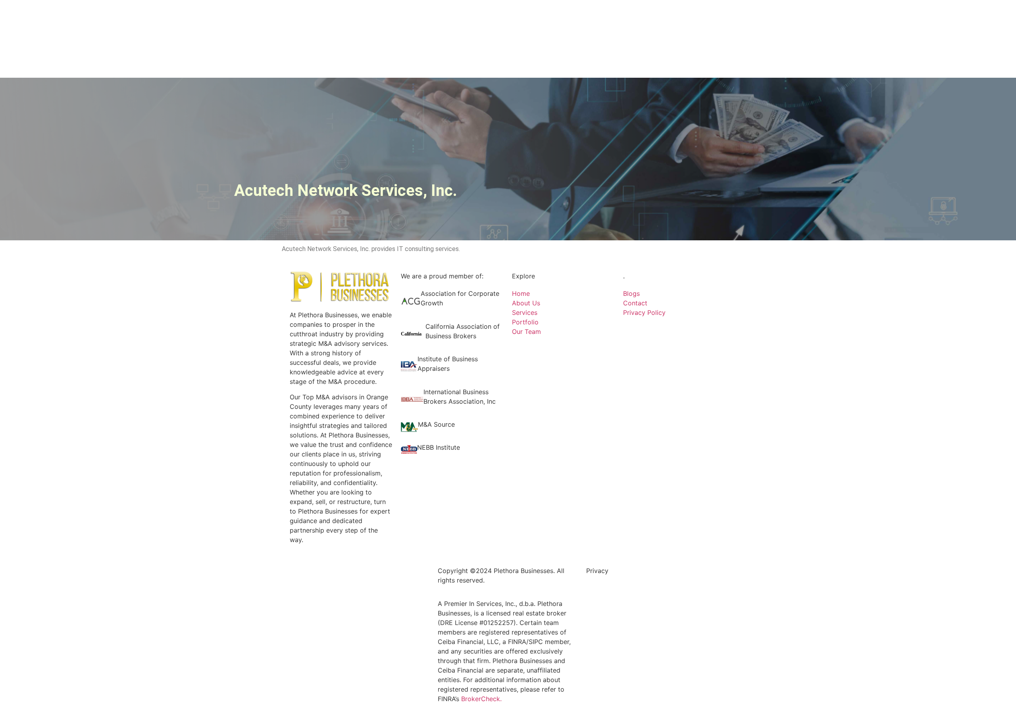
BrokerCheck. (481, 699)
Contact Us (508, 22)
